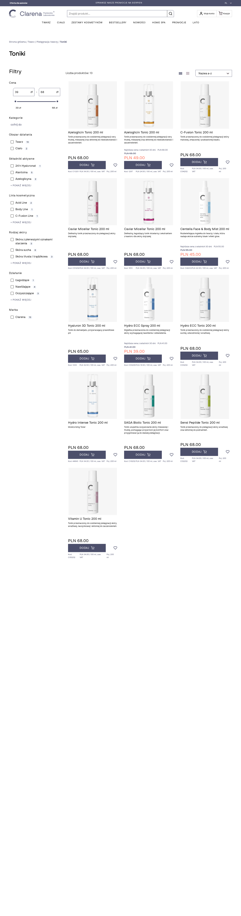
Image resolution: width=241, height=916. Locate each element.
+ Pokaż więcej (21, 185)
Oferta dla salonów (18, 3)
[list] (188, 73)
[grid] (180, 73)
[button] (227, 3)
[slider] (15, 101)
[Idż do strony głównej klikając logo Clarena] (32, 13)
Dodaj (84, 165)
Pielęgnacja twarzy (34, 124)
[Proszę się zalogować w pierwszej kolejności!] (115, 165)
